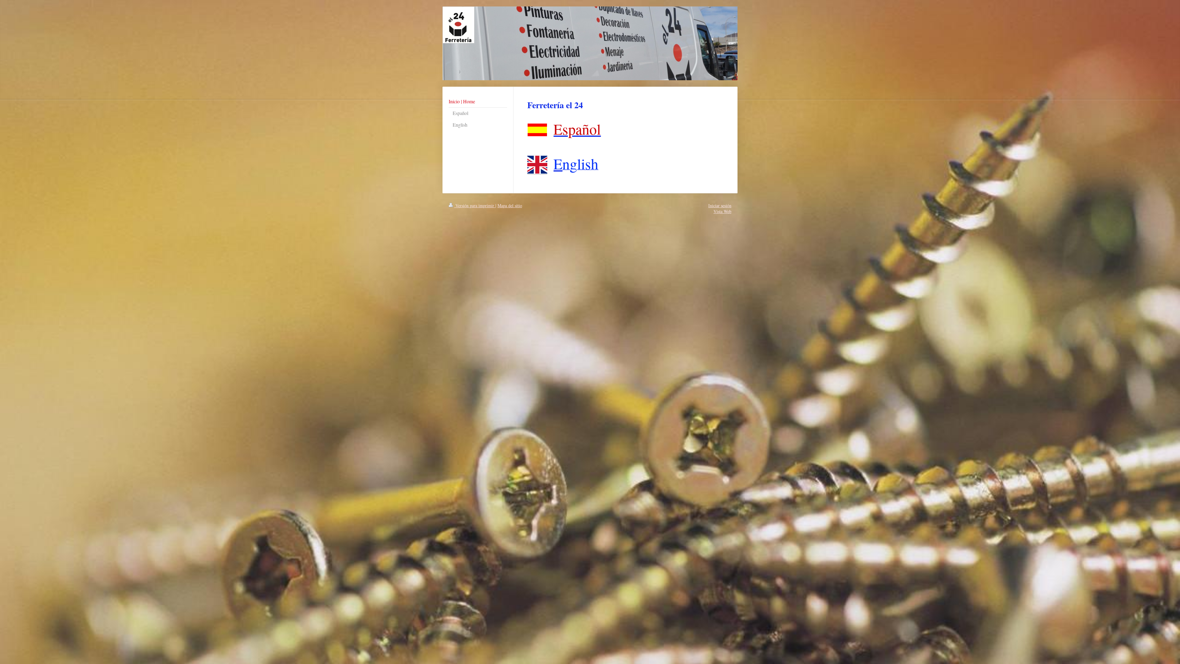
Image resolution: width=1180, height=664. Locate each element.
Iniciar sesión (719, 205)
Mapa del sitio (510, 205)
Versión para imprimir (474, 205)
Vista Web (722, 211)
